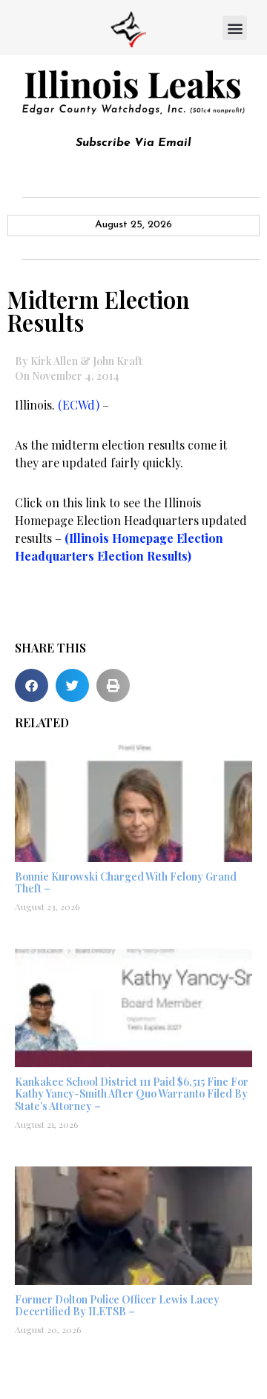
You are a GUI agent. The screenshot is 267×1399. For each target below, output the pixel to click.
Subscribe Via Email (133, 143)
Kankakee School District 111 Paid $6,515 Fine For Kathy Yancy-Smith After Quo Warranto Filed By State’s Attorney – (131, 1094)
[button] (234, 28)
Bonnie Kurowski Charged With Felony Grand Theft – (126, 882)
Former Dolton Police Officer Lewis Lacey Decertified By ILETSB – (117, 1305)
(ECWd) (80, 405)
